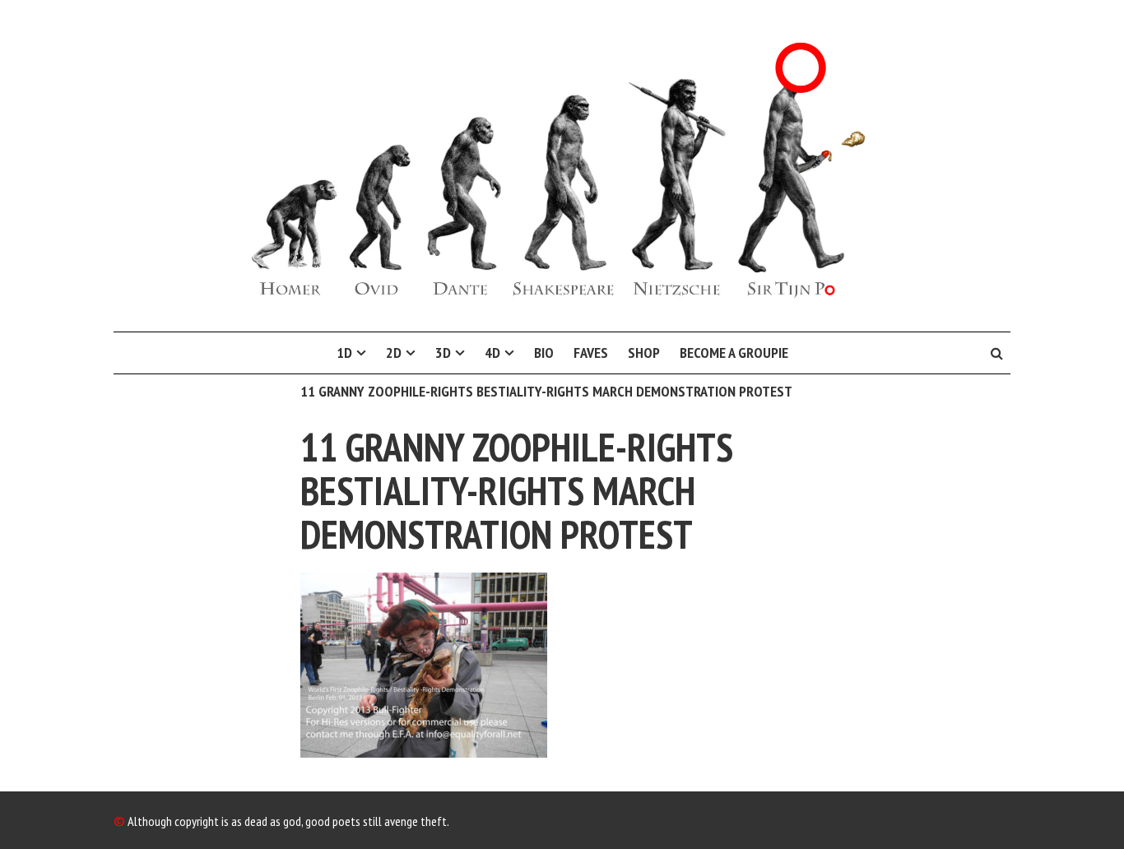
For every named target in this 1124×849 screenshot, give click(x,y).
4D (492, 352)
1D (344, 352)
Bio (544, 352)
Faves (591, 352)
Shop (644, 352)
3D (443, 352)
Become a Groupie (734, 352)
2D (394, 352)
